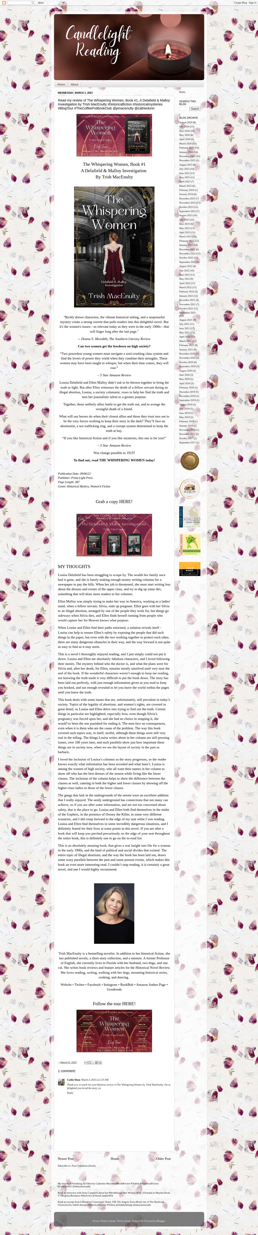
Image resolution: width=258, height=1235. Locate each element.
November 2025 (187, 160)
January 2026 (186, 152)
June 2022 (184, 274)
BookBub (126, 984)
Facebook (94, 984)
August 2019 (185, 404)
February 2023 (186, 241)
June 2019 (184, 413)
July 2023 (184, 219)
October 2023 (186, 207)
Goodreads (114, 989)
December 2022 (187, 249)
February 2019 (186, 421)
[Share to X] (93, 1063)
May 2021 (184, 332)
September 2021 (187, 312)
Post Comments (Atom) (83, 1166)
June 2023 (184, 224)
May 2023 (184, 228)
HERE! (126, 501)
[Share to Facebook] (97, 1063)
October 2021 (186, 308)
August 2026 (185, 122)
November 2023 (187, 202)
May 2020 (184, 379)
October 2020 (186, 362)
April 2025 (184, 181)
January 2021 (186, 349)
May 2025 (184, 177)
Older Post (163, 1159)
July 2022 (184, 270)
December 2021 (187, 300)
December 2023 (187, 198)
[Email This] (86, 1063)
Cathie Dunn (73, 1080)
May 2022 (184, 279)
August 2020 (185, 370)
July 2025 (184, 169)
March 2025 (185, 186)
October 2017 (186, 438)
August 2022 (185, 266)
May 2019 (184, 417)
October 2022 (186, 257)
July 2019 (184, 408)
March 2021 (185, 341)
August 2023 (185, 215)
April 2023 (184, 232)
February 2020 (186, 387)
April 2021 (184, 336)
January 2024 (186, 194)
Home (61, 84)
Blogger (161, 1221)
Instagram (110, 984)
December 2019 (187, 392)
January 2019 (186, 425)
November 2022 (187, 253)
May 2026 (184, 135)
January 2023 (186, 245)
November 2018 (187, 430)
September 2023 (187, 211)
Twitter (79, 984)
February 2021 (186, 345)
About (74, 84)
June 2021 (184, 328)
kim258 (139, 1221)
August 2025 (185, 164)
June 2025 (184, 173)
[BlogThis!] (89, 1063)
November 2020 (187, 358)
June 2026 (184, 131)
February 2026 (186, 147)
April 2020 (184, 383)
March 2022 (185, 287)
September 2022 (187, 262)
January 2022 (186, 296)
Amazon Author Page (151, 984)
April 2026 (184, 139)
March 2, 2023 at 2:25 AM (95, 1080)
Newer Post (66, 1159)
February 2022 (186, 291)
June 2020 (184, 375)
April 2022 (184, 283)
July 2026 (184, 126)
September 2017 (187, 442)
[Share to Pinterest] (100, 1063)
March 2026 (185, 143)
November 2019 (187, 396)
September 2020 (187, 366)
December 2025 (187, 156)
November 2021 (187, 304)
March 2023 (185, 236)
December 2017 (187, 434)
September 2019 (187, 400)
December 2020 (187, 353)
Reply (70, 1093)
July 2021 (184, 324)
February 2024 (186, 190)
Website (66, 984)
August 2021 (185, 320)
